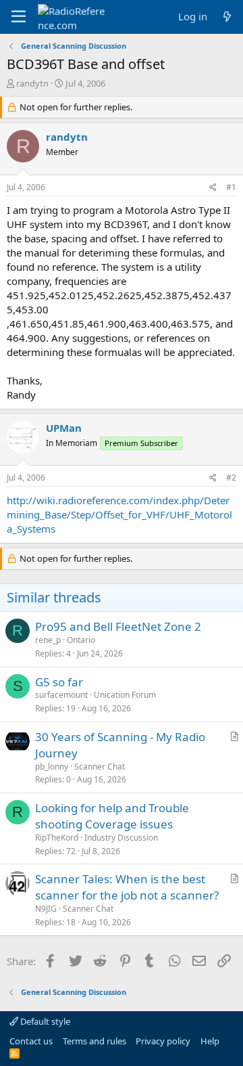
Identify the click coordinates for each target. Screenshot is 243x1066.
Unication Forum (125, 695)
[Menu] (18, 17)
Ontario (81, 640)
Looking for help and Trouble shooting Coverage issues (112, 816)
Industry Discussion (121, 837)
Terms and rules (94, 1041)
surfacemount (61, 695)
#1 (231, 187)
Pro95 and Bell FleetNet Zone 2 (118, 626)
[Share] (213, 188)
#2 (231, 477)
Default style (44, 1021)
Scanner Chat (99, 766)
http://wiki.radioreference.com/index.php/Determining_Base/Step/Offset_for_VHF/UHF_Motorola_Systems (119, 514)
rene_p (48, 640)
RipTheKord (56, 837)
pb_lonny (51, 766)
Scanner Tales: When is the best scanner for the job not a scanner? (127, 887)
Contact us (31, 1041)
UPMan (64, 428)
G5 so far (59, 682)
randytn (32, 83)
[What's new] (227, 16)
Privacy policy (163, 1041)
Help (209, 1041)
